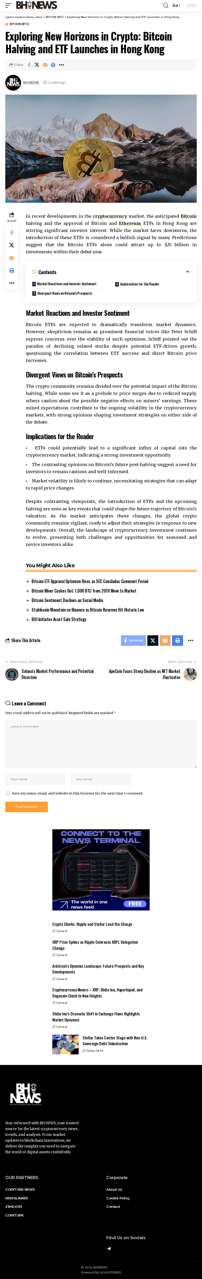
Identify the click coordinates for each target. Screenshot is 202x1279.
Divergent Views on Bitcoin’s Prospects (64, 293)
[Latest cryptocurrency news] (36, 5)
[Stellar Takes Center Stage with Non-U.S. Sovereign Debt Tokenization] (65, 1044)
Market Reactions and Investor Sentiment (67, 283)
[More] (61, 65)
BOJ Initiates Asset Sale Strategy (59, 619)
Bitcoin (189, 216)
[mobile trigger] (9, 5)
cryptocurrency (110, 216)
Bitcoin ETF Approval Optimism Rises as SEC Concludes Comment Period (90, 581)
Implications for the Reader (140, 284)
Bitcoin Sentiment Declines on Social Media (67, 600)
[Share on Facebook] (29, 65)
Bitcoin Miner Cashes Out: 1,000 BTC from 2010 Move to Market (84, 591)
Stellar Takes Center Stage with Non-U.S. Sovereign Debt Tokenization (115, 1041)
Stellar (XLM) (94, 1051)
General (61, 931)
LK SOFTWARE (110, 1272)
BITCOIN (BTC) (19, 24)
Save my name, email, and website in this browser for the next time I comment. (77, 793)
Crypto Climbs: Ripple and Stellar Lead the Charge (92, 924)
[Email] (45, 65)
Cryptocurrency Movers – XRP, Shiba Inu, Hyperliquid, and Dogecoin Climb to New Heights (97, 993)
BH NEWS (31, 82)
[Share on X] (37, 65)
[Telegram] (109, 1249)
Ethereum (130, 223)
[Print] (53, 65)
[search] (166, 5)
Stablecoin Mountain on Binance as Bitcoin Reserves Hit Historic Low (88, 610)
